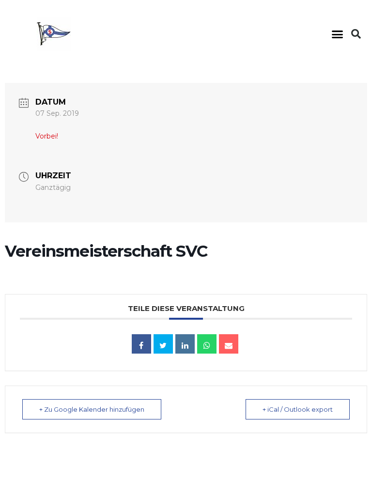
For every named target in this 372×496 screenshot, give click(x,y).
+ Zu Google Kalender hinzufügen (91, 409)
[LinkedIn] (185, 344)
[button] (337, 34)
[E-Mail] (228, 344)
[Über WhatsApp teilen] (207, 344)
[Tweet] (163, 344)
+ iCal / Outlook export (298, 409)
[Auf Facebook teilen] (141, 344)
